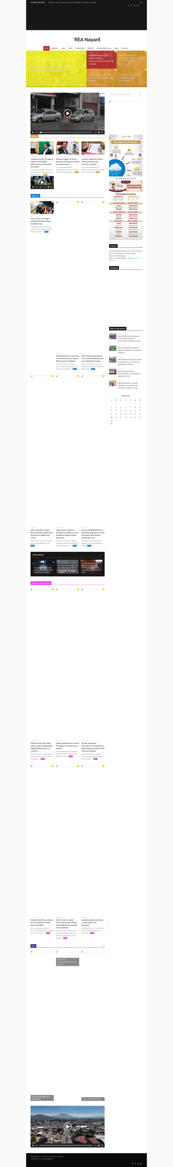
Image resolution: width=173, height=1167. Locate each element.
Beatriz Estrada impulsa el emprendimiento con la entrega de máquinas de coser (129, 373)
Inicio (46, 48)
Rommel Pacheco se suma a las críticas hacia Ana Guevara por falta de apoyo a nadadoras (67, 358)
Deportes (90, 48)
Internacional (80, 48)
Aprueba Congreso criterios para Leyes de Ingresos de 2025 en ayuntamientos (67, 161)
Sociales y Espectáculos (104, 48)
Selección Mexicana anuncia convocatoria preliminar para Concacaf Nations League (92, 358)
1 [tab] (116, 178)
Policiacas (124, 48)
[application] (68, 113)
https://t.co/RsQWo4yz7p (117, 256)
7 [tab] (130, 178)
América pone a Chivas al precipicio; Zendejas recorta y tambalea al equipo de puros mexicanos (67, 534)
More (45, 174)
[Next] (101, 555)
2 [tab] (118, 178)
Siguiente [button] (139, 155)
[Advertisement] (86, 18)
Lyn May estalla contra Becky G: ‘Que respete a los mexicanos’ (92, 922)
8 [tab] (132, 178)
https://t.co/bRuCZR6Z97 (117, 258)
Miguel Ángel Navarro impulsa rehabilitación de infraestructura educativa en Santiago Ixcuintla (128, 385)
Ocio (33, 946)
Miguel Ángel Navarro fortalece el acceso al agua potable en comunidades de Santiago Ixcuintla (129, 338)
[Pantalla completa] (102, 132)
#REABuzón (54, 48)
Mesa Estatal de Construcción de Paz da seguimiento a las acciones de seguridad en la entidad (130, 362)
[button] (68, 114)
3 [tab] (121, 178)
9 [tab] (135, 178)
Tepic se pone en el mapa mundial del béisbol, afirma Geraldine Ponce (41, 221)
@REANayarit (134, 258)
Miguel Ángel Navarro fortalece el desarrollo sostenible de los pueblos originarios (130, 350)
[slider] (66, 132)
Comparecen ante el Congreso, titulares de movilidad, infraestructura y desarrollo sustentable (42, 163)
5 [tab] (125, 178)
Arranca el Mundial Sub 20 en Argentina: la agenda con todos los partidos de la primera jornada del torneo (93, 534)
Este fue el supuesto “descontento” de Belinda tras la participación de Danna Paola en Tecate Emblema (93, 747)
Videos (116, 48)
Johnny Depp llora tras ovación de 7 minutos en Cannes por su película (67, 745)
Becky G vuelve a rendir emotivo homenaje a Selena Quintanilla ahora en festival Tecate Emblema (66, 924)
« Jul (110, 423)
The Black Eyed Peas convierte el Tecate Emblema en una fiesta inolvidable (42, 922)
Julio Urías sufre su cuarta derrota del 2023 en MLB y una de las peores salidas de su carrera (42, 534)
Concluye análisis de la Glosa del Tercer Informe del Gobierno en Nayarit (92, 161)
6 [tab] (128, 178)
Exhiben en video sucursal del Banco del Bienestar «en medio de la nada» (72, 2)
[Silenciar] (99, 132)
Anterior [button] (111, 155)
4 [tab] (123, 178)
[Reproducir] (33, 132)
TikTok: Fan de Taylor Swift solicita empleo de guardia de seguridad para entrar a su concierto (41, 747)
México (71, 48)
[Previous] (99, 555)
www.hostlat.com (47, 1159)
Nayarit (63, 48)
